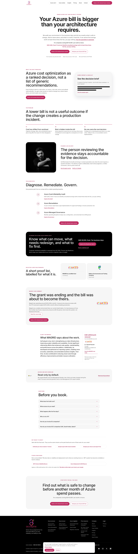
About (80, 2)
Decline (58, 550)
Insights (69, 2)
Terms (104, 526)
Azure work (53, 2)
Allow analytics (49, 550)
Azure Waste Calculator (84, 524)
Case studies (62, 2)
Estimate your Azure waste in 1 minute (42, 446)
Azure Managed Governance (52, 530)
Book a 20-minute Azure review (102, 3)
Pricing (75, 2)
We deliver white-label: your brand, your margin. (72, 467)
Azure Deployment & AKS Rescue (79, 463)
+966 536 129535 (33, 544)
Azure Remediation (52, 527)
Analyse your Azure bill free (79, 51)
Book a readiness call (83, 247)
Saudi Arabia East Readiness (74, 524)
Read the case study (36, 314)
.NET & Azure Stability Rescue (40, 463)
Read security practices (104, 375)
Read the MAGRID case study (90, 352)
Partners (94, 526)
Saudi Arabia (73, 527)
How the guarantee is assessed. (85, 39)
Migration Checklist (74, 529)
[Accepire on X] (106, 548)
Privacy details (48, 547)
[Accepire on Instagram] (102, 548)
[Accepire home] (33, 2)
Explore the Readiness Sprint (87, 244)
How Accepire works (66, 168)
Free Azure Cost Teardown (85, 535)
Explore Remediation (49, 208)
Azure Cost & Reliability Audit (51, 524)
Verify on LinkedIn (76, 168)
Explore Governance (49, 217)
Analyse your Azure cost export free (92, 446)
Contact (86, 2)
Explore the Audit (48, 199)
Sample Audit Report (84, 531)
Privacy (104, 523)
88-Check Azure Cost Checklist (85, 528)
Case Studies (95, 528)
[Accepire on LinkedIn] (110, 548)
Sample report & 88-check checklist (67, 446)
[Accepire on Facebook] (98, 548)
